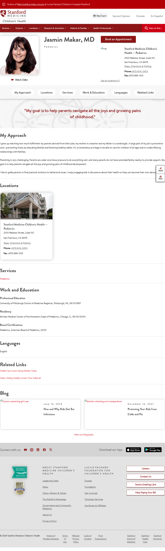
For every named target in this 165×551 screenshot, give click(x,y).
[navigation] (82, 28)
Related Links (145, 92)
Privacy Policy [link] (50, 521)
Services (67, 92)
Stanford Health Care (145, 538)
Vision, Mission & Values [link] (54, 493)
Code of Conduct (88, 537)
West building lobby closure (30, 4)
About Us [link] (47, 514)
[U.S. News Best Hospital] (19, 488)
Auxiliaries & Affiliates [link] (95, 505)
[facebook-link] (44, 450)
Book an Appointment (118, 39)
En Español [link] (157, 16)
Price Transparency (101, 537)
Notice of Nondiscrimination (51, 537)
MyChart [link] (101, 16)
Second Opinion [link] (121, 16)
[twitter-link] (50, 450)
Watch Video (21, 79)
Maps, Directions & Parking (137, 66)
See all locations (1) (110, 80)
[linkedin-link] (38, 450)
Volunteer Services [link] (94, 499)
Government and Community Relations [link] (57, 507)
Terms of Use (65, 538)
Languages (121, 92)
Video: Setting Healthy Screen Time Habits (19, 378)
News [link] (45, 487)
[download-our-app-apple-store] (133, 449)
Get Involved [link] (91, 493)
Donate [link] (140, 16)
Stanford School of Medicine (131, 538)
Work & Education (94, 92)
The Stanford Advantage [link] (54, 499)
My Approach (22, 92)
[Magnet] (19, 472)
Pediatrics (5, 278)
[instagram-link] (31, 450)
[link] (158, 16)
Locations (47, 92)
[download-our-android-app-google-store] (153, 449)
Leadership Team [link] (51, 480)
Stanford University (157, 537)
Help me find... (155, 28)
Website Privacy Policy (75, 538)
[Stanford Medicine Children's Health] (13, 15)
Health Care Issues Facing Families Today (18, 370)
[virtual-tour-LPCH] (25, 450)
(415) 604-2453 (140, 71)
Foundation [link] (90, 487)
